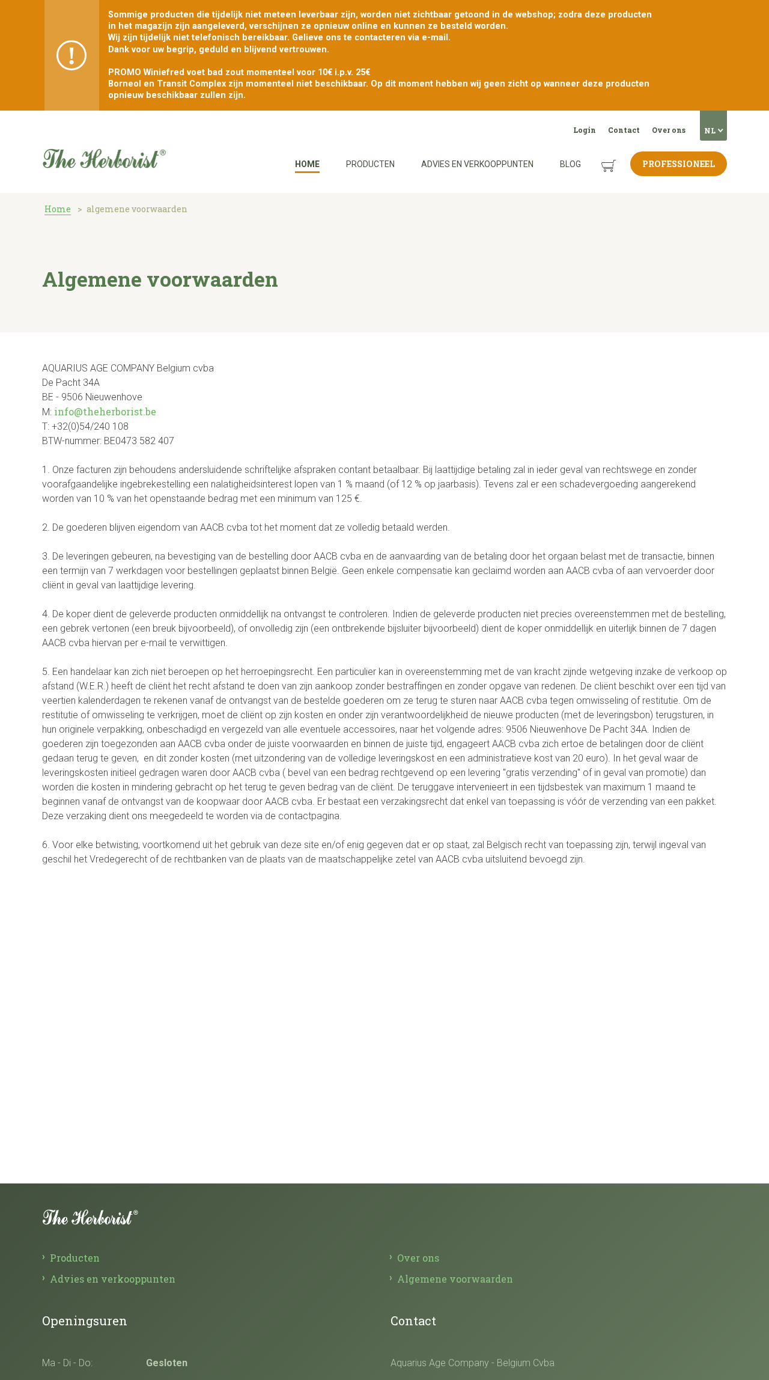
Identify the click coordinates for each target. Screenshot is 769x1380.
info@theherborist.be (105, 411)
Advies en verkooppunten (477, 164)
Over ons (668, 130)
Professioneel (678, 163)
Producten (370, 164)
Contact (624, 130)
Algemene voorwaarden (455, 1278)
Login (584, 130)
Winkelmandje (599, 156)
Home (307, 164)
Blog (570, 164)
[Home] (104, 126)
